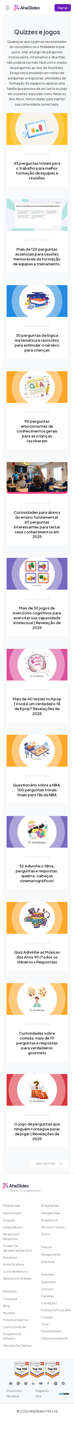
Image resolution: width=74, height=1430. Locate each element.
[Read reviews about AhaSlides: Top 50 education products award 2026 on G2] (37, 1370)
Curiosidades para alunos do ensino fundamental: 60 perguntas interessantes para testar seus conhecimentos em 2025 (37, 524)
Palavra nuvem (13, 1227)
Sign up (63, 7)
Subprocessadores (54, 1338)
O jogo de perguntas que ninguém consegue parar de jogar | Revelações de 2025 (37, 1131)
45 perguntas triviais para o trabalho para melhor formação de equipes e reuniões (37, 170)
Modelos (9, 1313)
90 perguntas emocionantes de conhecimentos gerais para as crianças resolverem (37, 431)
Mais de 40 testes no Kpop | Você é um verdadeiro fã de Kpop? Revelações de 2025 (37, 706)
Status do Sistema (14, 1393)
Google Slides (51, 1213)
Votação (9, 1220)
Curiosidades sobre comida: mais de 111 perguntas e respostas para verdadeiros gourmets (37, 1043)
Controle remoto (15, 1271)
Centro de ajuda (14, 1327)
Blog (6, 1306)
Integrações (50, 1205)
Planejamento (50, 1254)
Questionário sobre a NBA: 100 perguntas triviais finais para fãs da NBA (37, 790)
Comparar (10, 1299)
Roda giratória (13, 1264)
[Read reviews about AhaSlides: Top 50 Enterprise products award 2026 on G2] (52, 1370)
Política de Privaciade (56, 1310)
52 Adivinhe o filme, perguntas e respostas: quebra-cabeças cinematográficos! (37, 873)
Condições (49, 1303)
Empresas (48, 1261)
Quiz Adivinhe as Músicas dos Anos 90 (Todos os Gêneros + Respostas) (37, 957)
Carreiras (47, 1296)
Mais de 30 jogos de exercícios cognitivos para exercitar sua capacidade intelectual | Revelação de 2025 (37, 618)
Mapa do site (42, 1393)
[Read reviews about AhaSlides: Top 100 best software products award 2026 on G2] (22, 1370)
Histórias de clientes (17, 1345)
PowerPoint (49, 1220)
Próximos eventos (15, 1320)
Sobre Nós (48, 1282)
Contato (47, 1289)
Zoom (45, 1234)
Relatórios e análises (17, 1278)
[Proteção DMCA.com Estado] (64, 1393)
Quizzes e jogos (37, 154)
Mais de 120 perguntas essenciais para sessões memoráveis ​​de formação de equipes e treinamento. (37, 256)
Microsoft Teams (53, 1227)
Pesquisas (10, 1257)
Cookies (47, 1317)
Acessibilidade (51, 1331)
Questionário (12, 1213)
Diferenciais (12, 1205)
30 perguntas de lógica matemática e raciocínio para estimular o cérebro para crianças (37, 342)
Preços (46, 1247)
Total (45, 1324)
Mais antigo (46, 1163)
